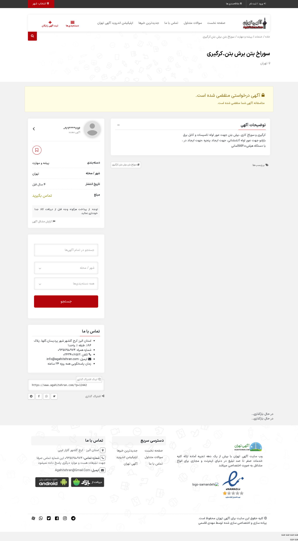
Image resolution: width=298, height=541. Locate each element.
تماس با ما (171, 23)
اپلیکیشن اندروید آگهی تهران (115, 23)
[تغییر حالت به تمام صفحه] (292, 535)
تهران (263, 63)
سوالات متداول (193, 23)
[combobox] (66, 268)
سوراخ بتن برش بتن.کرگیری (238, 54)
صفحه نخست (216, 23)
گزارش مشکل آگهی (42, 221)
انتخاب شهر (40, 4)
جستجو (66, 301)
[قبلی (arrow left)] (296, 539)
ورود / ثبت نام (257, 4)
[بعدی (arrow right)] (292, 539)
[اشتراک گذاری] (287, 535)
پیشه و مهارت (244, 37)
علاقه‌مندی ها (233, 4)
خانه (267, 37)
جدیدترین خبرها (149, 23)
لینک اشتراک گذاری (87, 379)
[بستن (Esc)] (283, 535)
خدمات (258, 37)
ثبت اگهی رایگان (50, 26)
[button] (190, 126)
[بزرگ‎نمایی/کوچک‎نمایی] (296, 535)
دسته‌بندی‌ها (72, 26)
